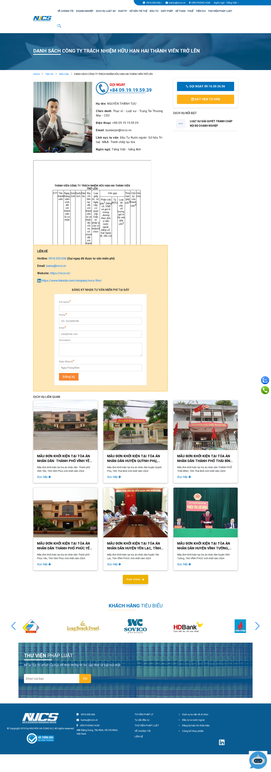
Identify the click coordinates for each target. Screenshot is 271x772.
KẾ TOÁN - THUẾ (184, 11)
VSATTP (122, 11)
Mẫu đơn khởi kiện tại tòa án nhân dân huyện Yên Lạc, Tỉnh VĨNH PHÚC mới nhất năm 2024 (134, 548)
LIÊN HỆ (139, 736)
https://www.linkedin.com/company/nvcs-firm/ (71, 280)
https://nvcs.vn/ (60, 273)
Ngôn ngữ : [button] (225, 2)
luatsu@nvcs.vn (177, 2)
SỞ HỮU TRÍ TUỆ (138, 11)
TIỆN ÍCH (201, 11)
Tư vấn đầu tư (142, 720)
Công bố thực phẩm (193, 731)
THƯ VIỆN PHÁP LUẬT (220, 11)
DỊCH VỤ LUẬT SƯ (106, 11)
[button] (257, 626)
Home (36, 74)
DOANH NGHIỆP (84, 11)
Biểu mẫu (64, 74)
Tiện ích (49, 74)
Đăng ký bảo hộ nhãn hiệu (196, 725)
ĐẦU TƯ (154, 11)
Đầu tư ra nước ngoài (193, 720)
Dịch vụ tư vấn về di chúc (195, 714)
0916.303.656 (153, 2)
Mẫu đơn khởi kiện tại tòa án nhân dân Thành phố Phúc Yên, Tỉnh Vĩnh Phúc (65, 548)
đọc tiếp (42, 477)
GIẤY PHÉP (167, 11)
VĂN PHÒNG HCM (200, 2)
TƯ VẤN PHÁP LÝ (144, 714)
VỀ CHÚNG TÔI (66, 11)
